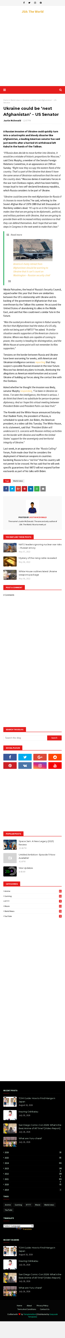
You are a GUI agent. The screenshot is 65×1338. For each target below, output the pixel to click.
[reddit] (55, 757)
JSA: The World (33, 11)
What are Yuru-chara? (30, 1138)
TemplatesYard (30, 1314)
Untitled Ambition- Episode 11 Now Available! (37, 856)
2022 (33, 1173)
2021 (33, 1179)
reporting (40, 362)
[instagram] (35, 3)
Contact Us (44, 1309)
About (29, 1305)
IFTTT (32, 901)
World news (15, 100)
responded (26, 391)
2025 (33, 1157)
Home (5, 100)
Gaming (33, 896)
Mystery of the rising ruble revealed (38, 558)
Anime (33, 891)
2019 (33, 1189)
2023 (33, 1168)
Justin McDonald (12, 120)
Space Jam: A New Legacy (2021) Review (36, 843)
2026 (33, 1152)
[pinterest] (40, 3)
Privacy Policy (42, 1305)
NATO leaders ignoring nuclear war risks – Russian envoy (40, 546)
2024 (33, 1163)
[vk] (25, 765)
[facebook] (23, 3)
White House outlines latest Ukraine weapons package (38, 573)
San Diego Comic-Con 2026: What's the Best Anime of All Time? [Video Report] (40, 1127)
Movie (33, 906)
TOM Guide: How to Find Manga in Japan (37, 1100)
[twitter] (29, 3)
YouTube (32, 916)
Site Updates (26, 868)
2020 (33, 1184)
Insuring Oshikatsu (28, 1111)
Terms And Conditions (26, 1309)
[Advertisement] (32, 49)
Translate (27, 1229)
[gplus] (40, 757)
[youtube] (55, 765)
